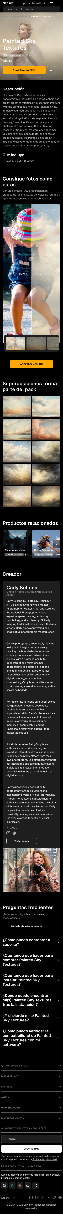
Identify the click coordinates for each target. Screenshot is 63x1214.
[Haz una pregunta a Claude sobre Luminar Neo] (20, 1185)
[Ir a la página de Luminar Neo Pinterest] (60, 1198)
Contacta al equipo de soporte (26, 926)
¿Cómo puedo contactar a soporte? (31, 942)
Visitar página (21, 841)
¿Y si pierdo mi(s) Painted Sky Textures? (31, 1018)
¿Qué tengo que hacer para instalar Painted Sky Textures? (31, 980)
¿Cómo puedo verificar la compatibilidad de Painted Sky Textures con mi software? (31, 1037)
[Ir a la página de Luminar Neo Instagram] (36, 1198)
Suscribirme (31, 1148)
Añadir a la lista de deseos (16, 538)
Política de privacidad (44, 1159)
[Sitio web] (14, 833)
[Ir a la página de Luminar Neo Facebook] (31, 1198)
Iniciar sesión (37, 3)
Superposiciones (19, 16)
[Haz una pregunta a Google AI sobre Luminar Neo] (35, 1185)
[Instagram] (8, 833)
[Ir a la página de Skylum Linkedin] (42, 1198)
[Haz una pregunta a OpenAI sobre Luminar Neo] (4, 1185)
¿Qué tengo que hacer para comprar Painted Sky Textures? (31, 960)
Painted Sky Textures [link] (41, 16)
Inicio (5, 16)
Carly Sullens (33, 55)
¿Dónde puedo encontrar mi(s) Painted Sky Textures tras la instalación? (31, 1000)
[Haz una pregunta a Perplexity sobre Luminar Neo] (12, 1185)
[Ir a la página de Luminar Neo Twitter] (54, 1198)
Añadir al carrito (24, 70)
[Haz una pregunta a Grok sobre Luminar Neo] (28, 1185)
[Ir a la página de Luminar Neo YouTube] (48, 1198)
